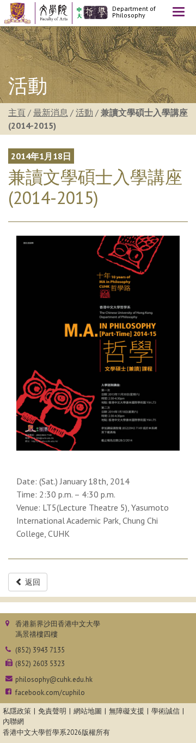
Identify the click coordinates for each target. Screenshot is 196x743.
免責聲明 (52, 711)
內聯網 (13, 721)
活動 (84, 112)
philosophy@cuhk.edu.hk (54, 679)
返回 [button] (31, 582)
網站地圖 (88, 711)
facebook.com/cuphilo (50, 692)
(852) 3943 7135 (40, 650)
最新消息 (50, 112)
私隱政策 (17, 711)
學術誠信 (165, 711)
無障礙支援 (126, 711)
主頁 (17, 112)
